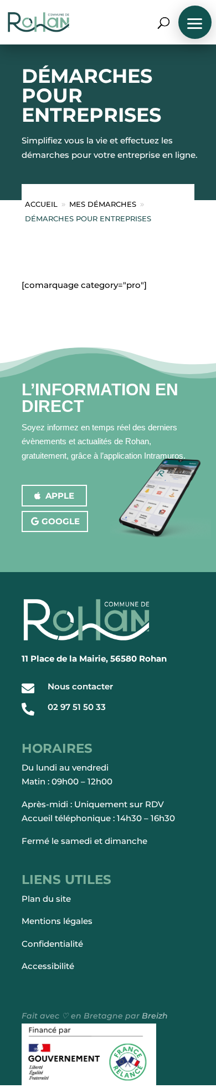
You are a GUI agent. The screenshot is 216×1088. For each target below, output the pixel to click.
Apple (59, 495)
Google (61, 521)
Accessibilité (48, 966)
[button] (195, 22)
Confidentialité (52, 943)
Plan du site (46, 898)
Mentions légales (57, 921)
